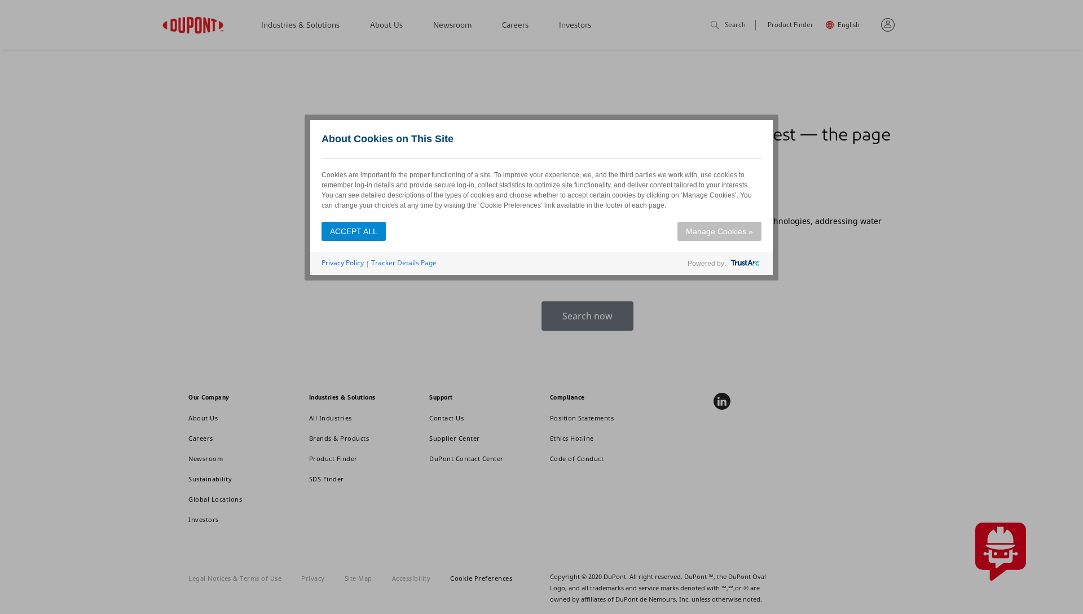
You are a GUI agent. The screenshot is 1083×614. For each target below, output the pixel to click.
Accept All (353, 231)
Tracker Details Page (404, 262)
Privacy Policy (343, 262)
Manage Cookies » (719, 231)
